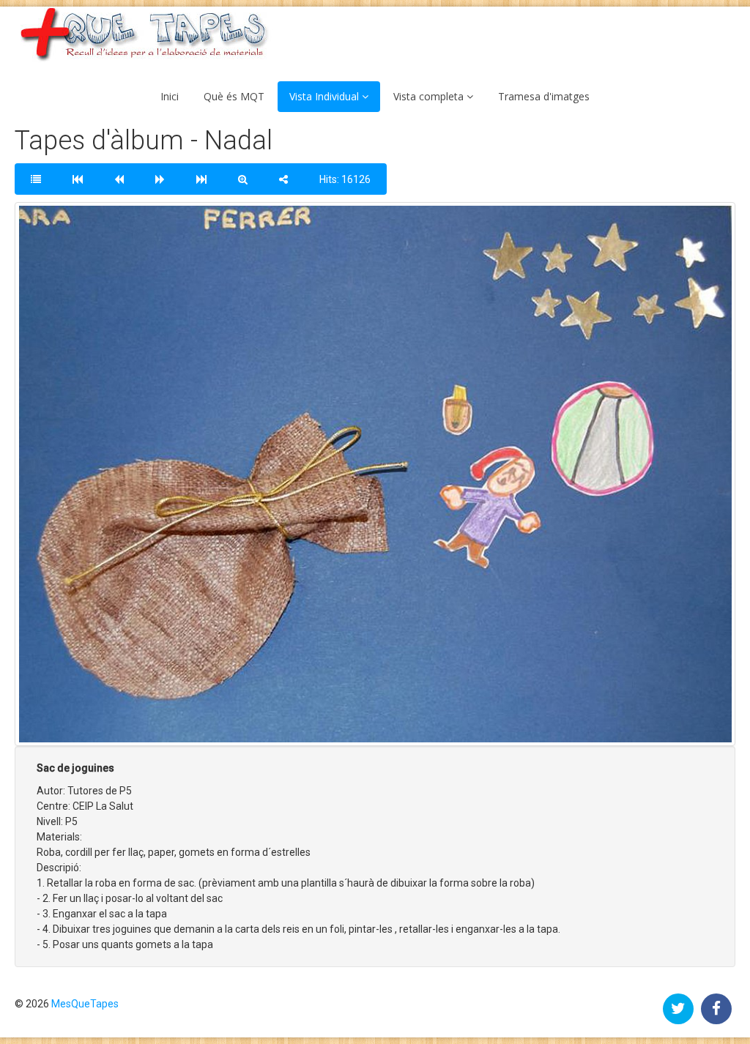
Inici (169, 96)
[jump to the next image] (160, 179)
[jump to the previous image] (119, 179)
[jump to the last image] (201, 179)
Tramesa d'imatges (544, 96)
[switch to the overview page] (36, 179)
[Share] (283, 179)
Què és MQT (234, 96)
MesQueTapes (85, 1004)
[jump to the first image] (77, 179)
